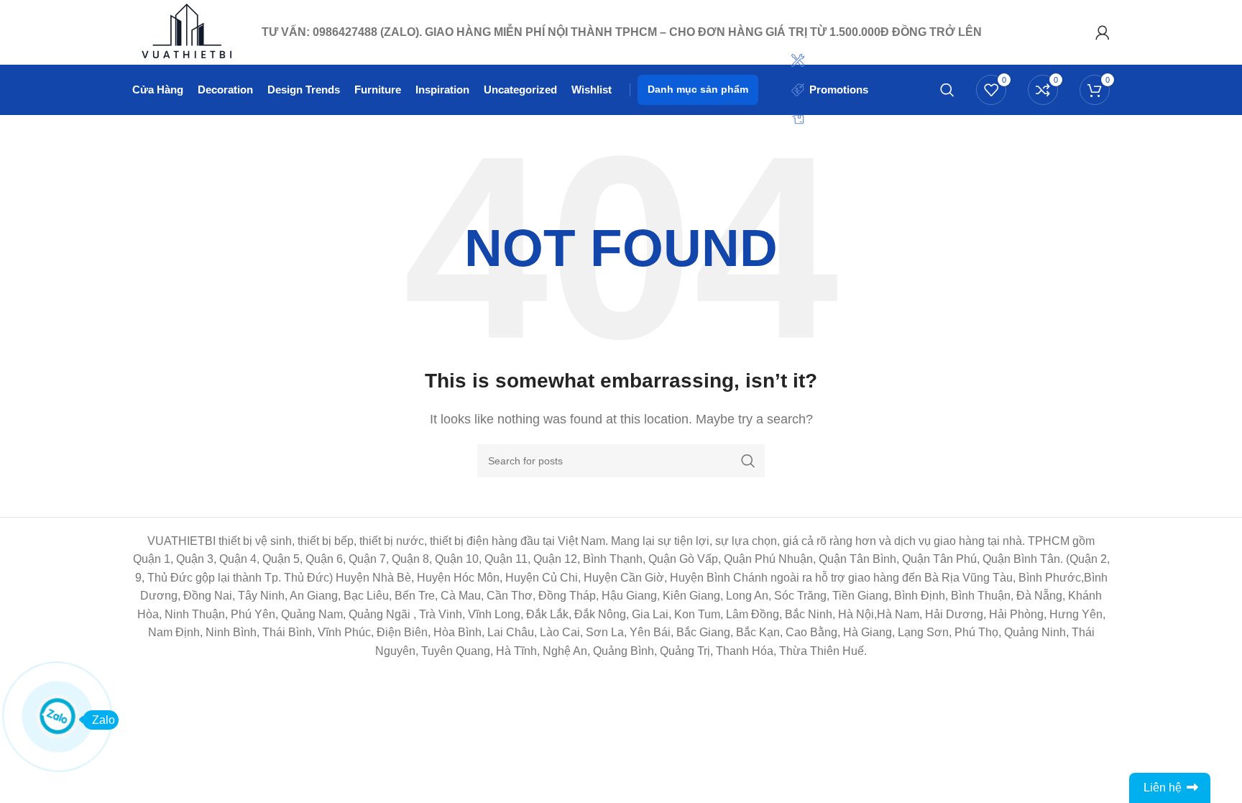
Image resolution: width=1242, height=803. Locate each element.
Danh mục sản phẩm (698, 89)
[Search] (947, 89)
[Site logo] (189, 31)
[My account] (1102, 32)
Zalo (103, 720)
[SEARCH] (748, 460)
